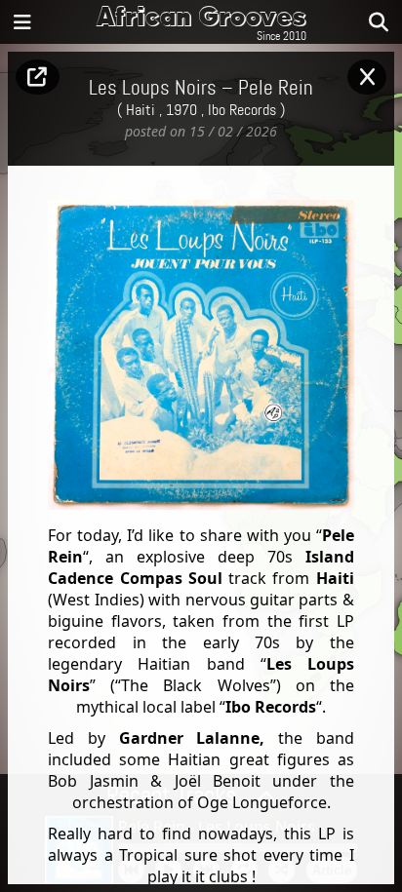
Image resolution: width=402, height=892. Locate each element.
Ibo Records (242, 110)
